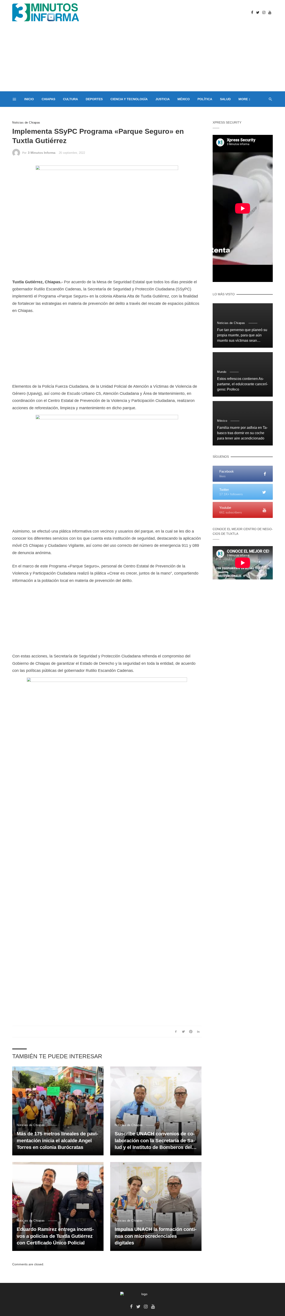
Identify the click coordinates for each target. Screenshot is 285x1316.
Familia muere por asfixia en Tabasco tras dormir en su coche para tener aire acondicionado (242, 433)
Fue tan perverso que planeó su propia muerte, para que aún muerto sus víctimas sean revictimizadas (242, 335)
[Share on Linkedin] (198, 1031)
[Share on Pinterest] (191, 1031)
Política (204, 99)
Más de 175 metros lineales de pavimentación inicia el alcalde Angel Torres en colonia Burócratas (57, 1140)
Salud (225, 99)
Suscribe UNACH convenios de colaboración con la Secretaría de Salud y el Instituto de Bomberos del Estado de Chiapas (155, 1141)
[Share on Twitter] (183, 1031)
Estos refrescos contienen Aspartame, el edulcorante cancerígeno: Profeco (242, 384)
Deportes (94, 99)
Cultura (70, 99)
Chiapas (48, 99)
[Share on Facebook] (176, 1031)
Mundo (221, 371)
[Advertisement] (142, 58)
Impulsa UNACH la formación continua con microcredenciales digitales (155, 1236)
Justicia (162, 99)
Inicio (29, 99)
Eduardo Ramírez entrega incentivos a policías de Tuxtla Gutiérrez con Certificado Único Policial (55, 1236)
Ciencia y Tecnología (129, 99)
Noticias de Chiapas (26, 122)
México (183, 99)
